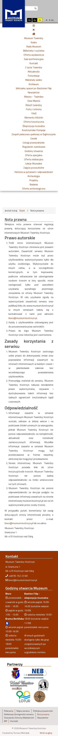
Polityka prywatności (43, 710)
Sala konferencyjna (33, 59)
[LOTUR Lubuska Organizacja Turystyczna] (23, 696)
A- (47, 20)
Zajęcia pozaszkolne (33, 167)
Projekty (33, 180)
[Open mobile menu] (34, 25)
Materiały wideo (33, 80)
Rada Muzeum (33, 46)
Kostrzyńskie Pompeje (33, 130)
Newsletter (34, 92)
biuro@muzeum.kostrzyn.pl (23, 318)
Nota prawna (43, 714)
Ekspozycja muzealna (34, 126)
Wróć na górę (46, 732)
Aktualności (34, 71)
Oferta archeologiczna (33, 188)
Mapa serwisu (23, 710)
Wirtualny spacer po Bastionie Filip (34, 88)
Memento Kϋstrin (33, 117)
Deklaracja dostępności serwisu (19, 714)
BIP (5, 721)
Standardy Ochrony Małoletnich (19, 717)
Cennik (33, 138)
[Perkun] (43, 684)
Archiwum (34, 84)
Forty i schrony (34, 109)
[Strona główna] (33, 34)
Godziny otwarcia (34, 151)
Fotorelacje (34, 76)
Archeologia (34, 176)
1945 (34, 113)
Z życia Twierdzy (33, 67)
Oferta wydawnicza (34, 55)
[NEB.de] (35, 673)
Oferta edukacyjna (33, 159)
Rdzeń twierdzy (34, 105)
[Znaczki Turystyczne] (39, 696)
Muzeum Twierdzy (33, 38)
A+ (52, 20)
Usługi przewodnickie (34, 142)
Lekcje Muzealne (33, 163)
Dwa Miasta (33, 101)
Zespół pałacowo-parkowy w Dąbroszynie (34, 134)
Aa (29, 20)
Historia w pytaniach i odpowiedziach (33, 172)
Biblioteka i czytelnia (33, 50)
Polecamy (8, 710)
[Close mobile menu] (33, 30)
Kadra (34, 42)
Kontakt (33, 63)
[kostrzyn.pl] (15, 673)
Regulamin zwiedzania (33, 147)
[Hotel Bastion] (21, 684)
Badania (34, 184)
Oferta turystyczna (34, 121)
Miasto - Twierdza (33, 96)
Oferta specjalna (33, 155)
